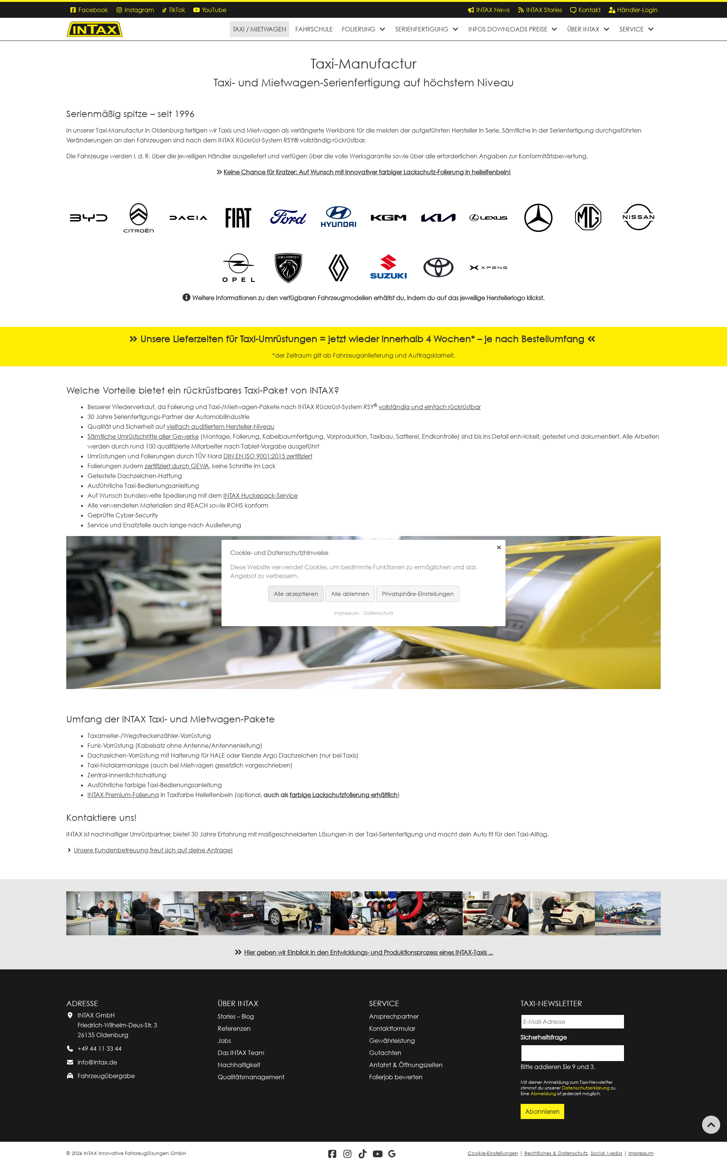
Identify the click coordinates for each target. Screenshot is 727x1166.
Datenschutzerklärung (586, 1088)
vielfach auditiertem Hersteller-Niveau (221, 426)
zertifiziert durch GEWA (177, 466)
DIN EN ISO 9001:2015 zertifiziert (267, 456)
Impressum (641, 1153)
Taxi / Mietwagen (259, 29)
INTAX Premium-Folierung (123, 795)
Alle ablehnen (350, 593)
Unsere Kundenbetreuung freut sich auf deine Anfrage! (153, 850)
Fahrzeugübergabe (106, 1076)
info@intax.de (97, 1062)
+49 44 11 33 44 (100, 1048)
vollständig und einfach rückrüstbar (430, 407)
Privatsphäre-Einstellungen (418, 593)
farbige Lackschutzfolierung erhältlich (344, 795)
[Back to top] (711, 1125)
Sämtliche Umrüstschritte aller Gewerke (143, 436)
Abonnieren (542, 1111)
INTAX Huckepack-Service (260, 495)
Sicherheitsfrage (545, 1036)
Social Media (606, 1153)
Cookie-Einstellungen (493, 1153)
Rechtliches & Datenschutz (556, 1153)
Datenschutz (378, 613)
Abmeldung (543, 1093)
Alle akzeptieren (296, 593)
